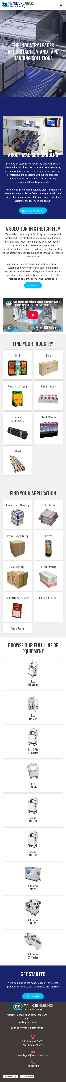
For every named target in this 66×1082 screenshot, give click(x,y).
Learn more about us (33, 210)
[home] (17, 4)
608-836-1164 (33, 1066)
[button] (61, 5)
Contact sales (33, 996)
